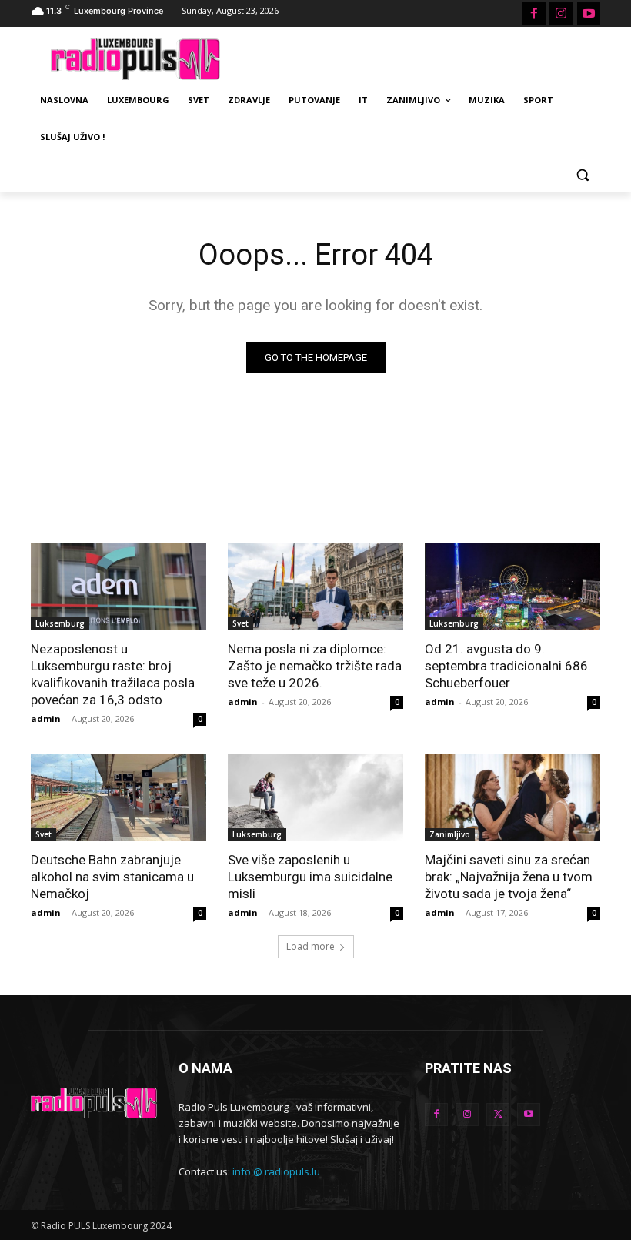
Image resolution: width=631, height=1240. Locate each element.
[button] (582, 174)
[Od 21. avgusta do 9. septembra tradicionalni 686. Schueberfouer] (512, 586)
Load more (310, 946)
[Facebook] (534, 13)
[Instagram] (561, 13)
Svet (240, 623)
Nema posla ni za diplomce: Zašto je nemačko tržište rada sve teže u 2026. (315, 665)
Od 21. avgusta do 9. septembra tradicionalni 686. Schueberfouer (508, 665)
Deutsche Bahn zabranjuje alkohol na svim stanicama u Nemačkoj (112, 876)
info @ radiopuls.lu (276, 1171)
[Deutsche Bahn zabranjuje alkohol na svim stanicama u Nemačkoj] (118, 797)
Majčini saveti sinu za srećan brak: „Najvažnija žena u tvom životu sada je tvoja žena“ (509, 876)
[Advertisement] (420, 57)
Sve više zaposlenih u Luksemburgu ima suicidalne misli (310, 876)
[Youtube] (588, 13)
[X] (497, 1114)
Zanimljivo (449, 834)
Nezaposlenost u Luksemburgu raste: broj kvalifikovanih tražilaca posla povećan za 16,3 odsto (113, 674)
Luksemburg (60, 623)
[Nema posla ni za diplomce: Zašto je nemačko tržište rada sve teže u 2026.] (315, 586)
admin (46, 718)
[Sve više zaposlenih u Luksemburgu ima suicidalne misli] (315, 797)
